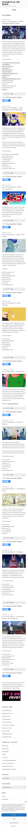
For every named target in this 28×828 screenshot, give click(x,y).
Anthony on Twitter (6, 728)
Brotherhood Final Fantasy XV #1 (10, 73)
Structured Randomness (8, 763)
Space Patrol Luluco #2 (7, 66)
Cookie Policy (13, 826)
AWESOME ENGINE (7, 734)
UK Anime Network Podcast (9, 769)
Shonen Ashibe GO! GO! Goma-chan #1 (11, 78)
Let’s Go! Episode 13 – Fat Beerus (12, 552)
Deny (14, 819)
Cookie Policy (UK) (6, 737)
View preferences (14, 822)
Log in (3, 796)
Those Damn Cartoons (7, 766)
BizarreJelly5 (5, 751)
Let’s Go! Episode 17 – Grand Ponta (13, 371)
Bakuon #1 (4, 89)
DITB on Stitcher (6, 716)
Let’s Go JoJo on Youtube (8, 725)
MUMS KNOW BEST (13, 403)
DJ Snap (4, 754)
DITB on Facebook (6, 722)
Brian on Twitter (6, 731)
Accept (14, 815)
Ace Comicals (5, 748)
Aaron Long (5, 745)
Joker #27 (4, 77)
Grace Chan (5, 757)
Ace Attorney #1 (6, 75)
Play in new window (11, 97)
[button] (26, 801)
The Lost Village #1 (7, 71)
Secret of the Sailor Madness (9, 760)
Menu (14, 10)
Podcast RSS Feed (6, 710)
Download (19, 97)
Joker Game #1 (5, 68)
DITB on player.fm (6, 719)
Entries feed (5, 799)
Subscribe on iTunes (7, 713)
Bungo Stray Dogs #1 (7, 69)
